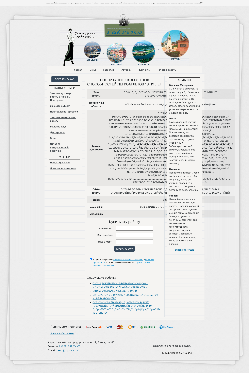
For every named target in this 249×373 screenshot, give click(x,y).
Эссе (53, 138)
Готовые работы (167, 69)
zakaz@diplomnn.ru (67, 350)
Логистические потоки (63, 168)
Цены (93, 69)
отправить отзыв (184, 249)
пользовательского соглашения (128, 259)
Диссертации (57, 132)
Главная (77, 69)
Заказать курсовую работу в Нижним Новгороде (61, 97)
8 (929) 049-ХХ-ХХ (125, 32)
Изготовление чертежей (64, 111)
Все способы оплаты (62, 333)
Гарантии (108, 69)
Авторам (126, 69)
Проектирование (60, 162)
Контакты (144, 69)
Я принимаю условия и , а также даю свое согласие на (123, 262)
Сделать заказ (64, 79)
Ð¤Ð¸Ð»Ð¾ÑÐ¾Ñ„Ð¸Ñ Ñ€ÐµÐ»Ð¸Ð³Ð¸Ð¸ (115, 290)
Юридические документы (177, 352)
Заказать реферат (60, 105)
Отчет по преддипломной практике (59, 147)
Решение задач (58, 126)
